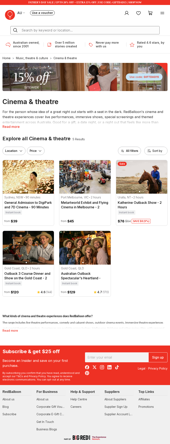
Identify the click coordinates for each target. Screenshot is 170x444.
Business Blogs (46, 429)
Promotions (146, 406)
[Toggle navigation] (162, 13)
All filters (132, 150)
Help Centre (78, 399)
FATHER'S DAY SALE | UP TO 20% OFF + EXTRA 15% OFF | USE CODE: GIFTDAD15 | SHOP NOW (85, 2)
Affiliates (144, 399)
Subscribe (9, 414)
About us (8, 399)
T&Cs (19, 376)
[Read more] (9, 44)
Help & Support (82, 392)
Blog (5, 406)
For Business (47, 392)
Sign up (158, 357)
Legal (141, 368)
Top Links (146, 392)
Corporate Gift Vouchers (53, 406)
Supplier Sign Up (116, 406)
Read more (11, 127)
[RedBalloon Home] (10, 15)
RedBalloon (11, 392)
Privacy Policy (37, 376)
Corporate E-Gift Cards (52, 414)
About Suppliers (115, 399)
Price (33, 150)
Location (11, 150)
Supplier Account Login (120, 414)
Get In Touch (45, 422)
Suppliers (112, 392)
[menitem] (138, 13)
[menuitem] (126, 13)
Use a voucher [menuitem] (43, 13)
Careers (75, 406)
